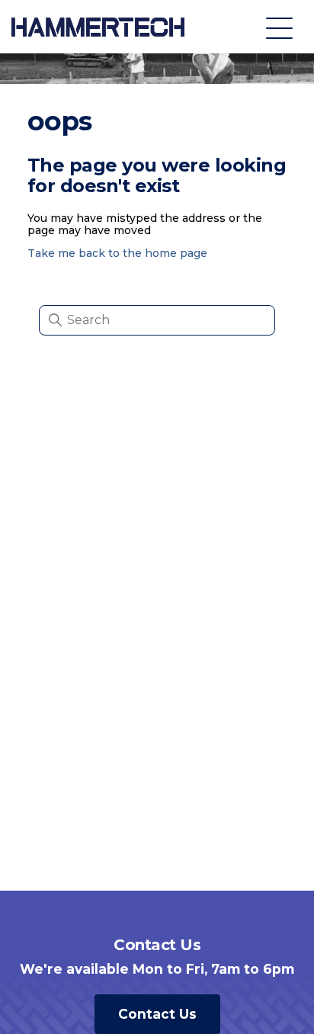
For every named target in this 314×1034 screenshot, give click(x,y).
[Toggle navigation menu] (279, 27)
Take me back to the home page (117, 253)
